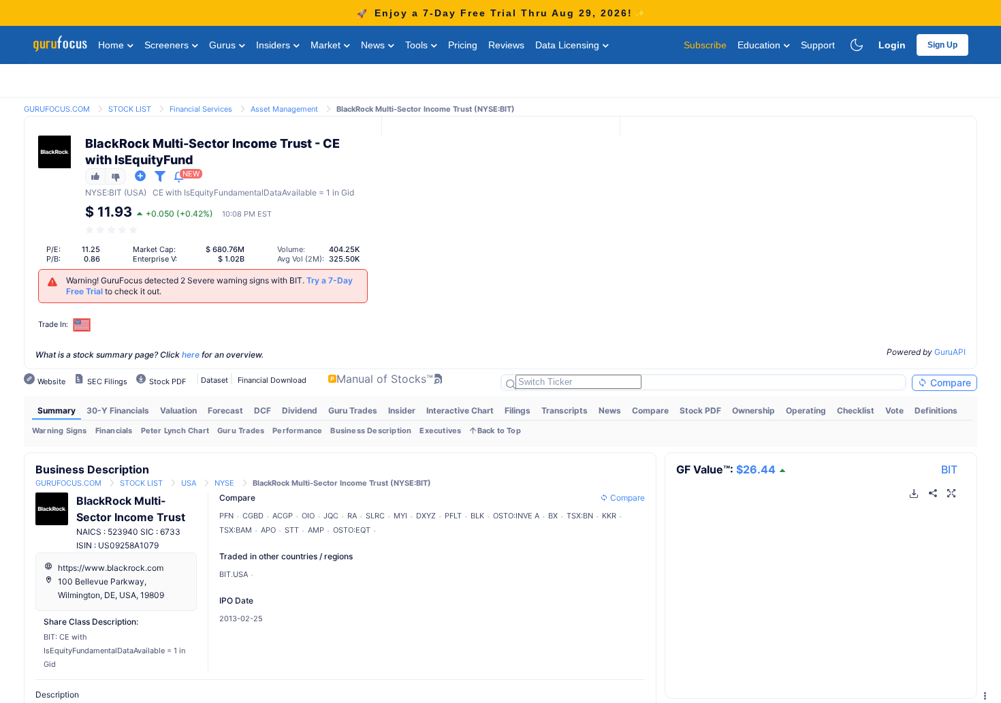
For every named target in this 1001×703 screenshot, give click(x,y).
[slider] (112, 230)
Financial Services (201, 109)
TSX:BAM (235, 530)
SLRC (375, 515)
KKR (609, 515)
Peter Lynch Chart (175, 430)
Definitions (936, 410)
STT (292, 530)
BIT (949, 469)
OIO (308, 515)
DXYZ (426, 515)
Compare (949, 382)
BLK (477, 515)
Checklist (855, 410)
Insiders (274, 45)
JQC (330, 515)
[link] (57, 108)
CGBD (253, 515)
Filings (517, 410)
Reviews (506, 45)
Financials (114, 430)
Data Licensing (568, 45)
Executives (440, 430)
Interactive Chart (460, 410)
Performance (297, 430)
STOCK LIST (129, 109)
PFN (226, 515)
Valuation (178, 410)
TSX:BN (580, 515)
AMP (316, 530)
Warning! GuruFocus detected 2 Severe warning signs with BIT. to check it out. (209, 285)
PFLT (453, 515)
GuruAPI (950, 352)
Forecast (225, 410)
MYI (400, 515)
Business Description (370, 430)
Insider (401, 410)
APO (268, 530)
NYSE (96, 192)
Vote (894, 410)
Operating (806, 410)
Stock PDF (700, 410)
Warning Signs (59, 430)
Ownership (753, 410)
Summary (56, 410)
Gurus (223, 45)
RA (352, 515)
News (374, 45)
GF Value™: (726, 469)
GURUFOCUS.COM (57, 109)
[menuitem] (56, 411)
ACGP (282, 515)
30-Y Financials (117, 410)
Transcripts (564, 410)
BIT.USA (233, 574)
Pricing (462, 45)
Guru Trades (352, 410)
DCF (262, 410)
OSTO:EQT (351, 530)
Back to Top (499, 430)
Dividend (299, 410)
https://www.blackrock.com (110, 568)
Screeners (167, 45)
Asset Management (284, 109)
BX (553, 515)
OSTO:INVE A (516, 515)
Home (112, 45)
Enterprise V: (155, 259)
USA (188, 483)
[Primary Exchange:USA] (82, 324)
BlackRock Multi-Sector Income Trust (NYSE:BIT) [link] (425, 109)
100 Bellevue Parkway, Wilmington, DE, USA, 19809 (111, 588)
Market (327, 45)
